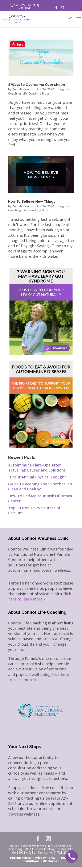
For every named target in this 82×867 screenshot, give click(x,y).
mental (49, 808)
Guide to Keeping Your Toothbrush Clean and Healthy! (40, 486)
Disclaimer (51, 861)
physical (15, 814)
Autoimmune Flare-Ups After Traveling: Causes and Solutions (37, 467)
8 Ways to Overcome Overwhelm (36, 85)
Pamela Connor (22, 89)
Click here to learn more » (39, 596)
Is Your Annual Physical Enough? (37, 476)
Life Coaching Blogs (36, 93)
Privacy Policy (45, 858)
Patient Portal (21, 858)
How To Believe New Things (31, 202)
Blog (60, 89)
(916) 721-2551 (29, 7)
